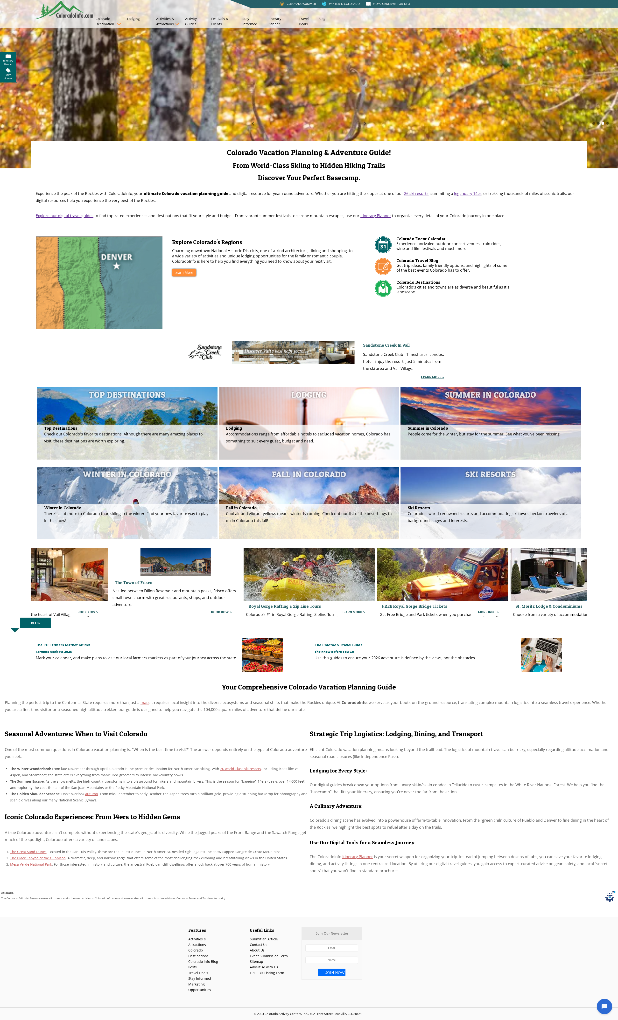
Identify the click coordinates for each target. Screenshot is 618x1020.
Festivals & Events (219, 21)
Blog (321, 18)
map (144, 702)
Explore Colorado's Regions (207, 242)
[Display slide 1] (593, 123)
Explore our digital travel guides (64, 215)
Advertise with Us (264, 967)
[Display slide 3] (603, 123)
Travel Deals (304, 21)
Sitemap (256, 961)
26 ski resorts (416, 193)
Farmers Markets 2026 (54, 651)
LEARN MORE (218, 612)
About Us (257, 950)
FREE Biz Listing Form (267, 973)
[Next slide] (365, 123)
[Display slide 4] (607, 123)
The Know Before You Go (334, 651)
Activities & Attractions (165, 21)
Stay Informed (249, 21)
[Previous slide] (253, 123)
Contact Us (258, 944)
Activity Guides (191, 21)
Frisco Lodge (394, 581)
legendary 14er (467, 193)
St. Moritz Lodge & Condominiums (148, 606)
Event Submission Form (269, 956)
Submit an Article (264, 939)
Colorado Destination (105, 21)
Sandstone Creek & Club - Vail (277, 580)
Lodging (133, 18)
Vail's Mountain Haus (536, 606)
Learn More (184, 272)
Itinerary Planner (274, 21)
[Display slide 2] (598, 123)
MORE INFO (86, 612)
